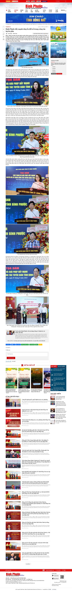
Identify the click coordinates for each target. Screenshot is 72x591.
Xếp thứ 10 (54, 71)
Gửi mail (32, 344)
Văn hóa (26, 10)
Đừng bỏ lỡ (29, 365)
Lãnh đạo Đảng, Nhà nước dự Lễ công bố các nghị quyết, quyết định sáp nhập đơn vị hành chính (61, 416)
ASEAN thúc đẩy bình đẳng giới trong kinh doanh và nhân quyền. (19, 24)
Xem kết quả (59, 73)
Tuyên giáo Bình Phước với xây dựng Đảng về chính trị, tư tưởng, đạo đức (31, 334)
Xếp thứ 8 (54, 68)
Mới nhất (13, 361)
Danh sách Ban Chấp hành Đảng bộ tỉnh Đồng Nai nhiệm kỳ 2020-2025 (58, 389)
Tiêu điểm (9, 10)
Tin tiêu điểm (55, 394)
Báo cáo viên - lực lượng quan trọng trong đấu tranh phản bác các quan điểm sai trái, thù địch (26, 340)
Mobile (50, 589)
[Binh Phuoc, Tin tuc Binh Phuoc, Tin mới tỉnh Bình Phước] (37, 6)
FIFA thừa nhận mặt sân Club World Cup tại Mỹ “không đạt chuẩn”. (45, 24)
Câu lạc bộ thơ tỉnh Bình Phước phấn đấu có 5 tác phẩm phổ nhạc (60, 398)
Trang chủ (8, 570)
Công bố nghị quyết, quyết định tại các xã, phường (57, 374)
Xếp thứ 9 (54, 70)
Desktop (54, 589)
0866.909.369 (57, 582)
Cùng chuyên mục (12, 396)
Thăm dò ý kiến (55, 60)
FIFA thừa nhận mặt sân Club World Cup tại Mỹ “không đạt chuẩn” (58, 384)
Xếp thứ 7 (53, 66)
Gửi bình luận (11, 358)
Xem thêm (28, 563)
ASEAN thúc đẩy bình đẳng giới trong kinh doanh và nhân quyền (58, 379)
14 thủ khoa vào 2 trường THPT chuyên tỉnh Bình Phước (58, 369)
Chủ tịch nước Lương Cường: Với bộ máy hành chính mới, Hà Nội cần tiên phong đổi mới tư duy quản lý (61, 404)
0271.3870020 (63, 582)
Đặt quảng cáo (51, 570)
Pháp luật (50, 10)
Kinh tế (21, 10)
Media (63, 10)
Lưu (40, 344)
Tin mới (53, 366)
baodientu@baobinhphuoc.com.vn (14, 581)
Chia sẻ (8, 344)
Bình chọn (53, 73)
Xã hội (32, 10)
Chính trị (16, 10)
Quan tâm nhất (8, 361)
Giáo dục (44, 10)
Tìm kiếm (58, 570)
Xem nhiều (61, 366)
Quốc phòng (37, 10)
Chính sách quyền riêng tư (56, 584)
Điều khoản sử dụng (55, 585)
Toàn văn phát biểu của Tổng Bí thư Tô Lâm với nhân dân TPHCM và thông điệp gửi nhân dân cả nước (61, 410)
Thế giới (56, 10)
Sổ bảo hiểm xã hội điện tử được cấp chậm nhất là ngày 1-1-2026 (61, 421)
